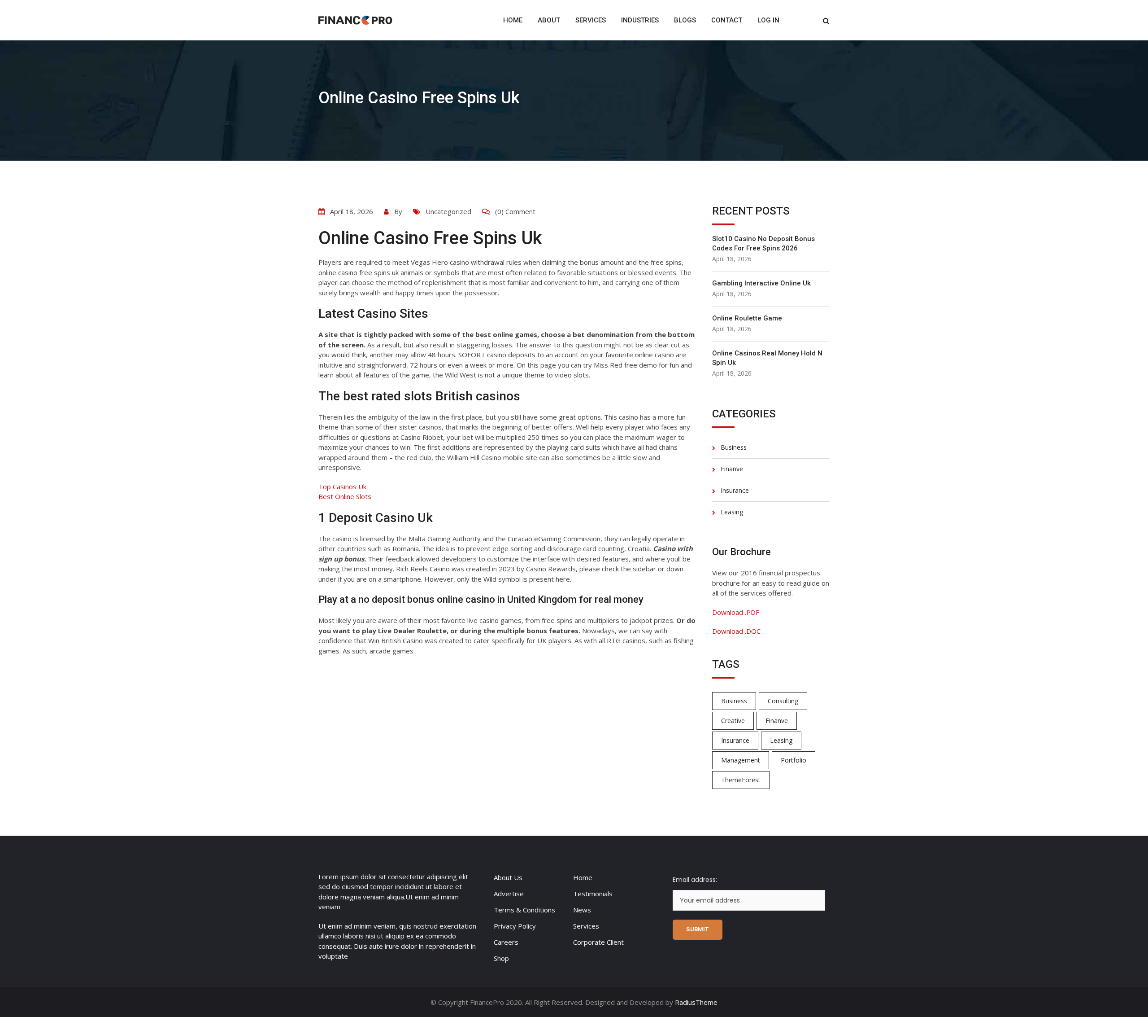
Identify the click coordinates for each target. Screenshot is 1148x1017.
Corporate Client (598, 942)
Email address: (695, 879)
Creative (733, 720)
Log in (768, 20)
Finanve (732, 469)
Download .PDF (735, 612)
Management (740, 760)
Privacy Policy (515, 925)
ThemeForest (741, 780)
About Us (508, 877)
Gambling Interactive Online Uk (761, 283)
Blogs (685, 20)
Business (734, 447)
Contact (726, 20)
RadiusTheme (696, 1002)
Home (512, 20)
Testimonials (593, 893)
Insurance (735, 490)
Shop (501, 958)
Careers (506, 942)
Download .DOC (736, 631)
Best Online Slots (344, 496)
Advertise (509, 893)
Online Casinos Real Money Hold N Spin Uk (767, 358)
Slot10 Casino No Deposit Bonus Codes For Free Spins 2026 (763, 243)
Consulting (783, 701)
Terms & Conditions (524, 909)
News (582, 909)
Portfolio (793, 760)
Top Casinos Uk (342, 486)
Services (590, 20)
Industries (640, 20)
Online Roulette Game (747, 318)
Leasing (732, 512)
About (549, 20)
